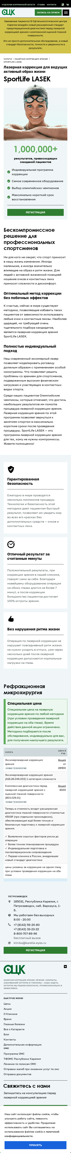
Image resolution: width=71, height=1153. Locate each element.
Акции (8, 1008)
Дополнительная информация (23, 1044)
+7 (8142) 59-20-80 (27, 925)
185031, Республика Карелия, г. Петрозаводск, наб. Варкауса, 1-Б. (37, 906)
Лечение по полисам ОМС (20, 1063)
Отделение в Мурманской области (18, 5)
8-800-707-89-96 (25, 933)
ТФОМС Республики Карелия (22, 1058)
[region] (35, 1129)
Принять (35, 1145)
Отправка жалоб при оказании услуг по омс (31, 1069)
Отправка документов (17, 1074)
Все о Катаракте (14, 1029)
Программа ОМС (14, 1053)
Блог (6, 1034)
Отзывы (41, 5)
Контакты (51, 5)
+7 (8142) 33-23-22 (26, 929)
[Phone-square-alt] (62, 4)
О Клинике (10, 1013)
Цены (7, 1003)
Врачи (7, 1019)
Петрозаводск (17, 896)
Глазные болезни (14, 1024)
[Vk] (67, 4)
